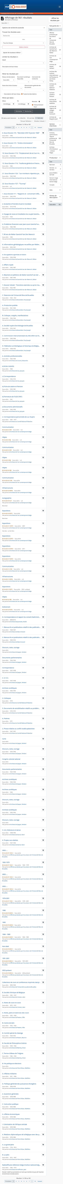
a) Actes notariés (8, 366)
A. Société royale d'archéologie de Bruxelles (17, 326)
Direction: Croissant (39, 121)
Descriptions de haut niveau (12, 94)
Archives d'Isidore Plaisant (55, 94)
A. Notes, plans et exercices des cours (15, 1013)
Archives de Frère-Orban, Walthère (20, 1068)
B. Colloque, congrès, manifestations (15, 315)
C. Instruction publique (10, 1104)
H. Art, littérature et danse (11, 830)
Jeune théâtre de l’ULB (55, 174)
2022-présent (7, 970)
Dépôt (4, 60)
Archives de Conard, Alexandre (19, 361)
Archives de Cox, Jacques (17, 371)
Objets (4, 437)
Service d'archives (53, 125)
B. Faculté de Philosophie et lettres (14, 1043)
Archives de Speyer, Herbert (18, 652)
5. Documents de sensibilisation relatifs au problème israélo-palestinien (21, 708)
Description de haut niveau (10, 66)
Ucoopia (55, 185)
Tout (50, 29)
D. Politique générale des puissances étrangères (19, 1084)
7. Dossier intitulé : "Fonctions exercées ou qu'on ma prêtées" (21, 285)
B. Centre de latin (8, 1023)
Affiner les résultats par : (55, 19)
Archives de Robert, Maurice (18, 1038)
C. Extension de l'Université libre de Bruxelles (18, 295)
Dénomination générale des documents (33, 86)
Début (4, 101)
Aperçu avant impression (9, 118)
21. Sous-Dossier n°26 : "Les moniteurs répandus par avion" (21, 173)
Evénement (6, 607)
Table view (40, 118)
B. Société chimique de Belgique (13, 992)
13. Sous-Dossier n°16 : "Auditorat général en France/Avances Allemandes (21, 163)
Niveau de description (8, 77)
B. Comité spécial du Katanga (12, 1033)
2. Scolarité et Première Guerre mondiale (16, 204)
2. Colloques (6, 698)
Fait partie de (54, 26)
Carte (4, 739)
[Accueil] (16, 7)
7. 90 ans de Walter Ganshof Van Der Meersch (18, 234)
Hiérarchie (22, 118)
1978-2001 (5, 898)
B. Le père (5, 1155)
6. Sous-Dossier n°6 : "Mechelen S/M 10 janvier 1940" (20, 133)
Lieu (50, 190)
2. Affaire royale (7, 265)
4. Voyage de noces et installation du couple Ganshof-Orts (21, 214)
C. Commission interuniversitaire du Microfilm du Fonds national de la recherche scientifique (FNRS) (21, 336)
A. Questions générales (10, 1094)
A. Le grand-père (8, 1145)
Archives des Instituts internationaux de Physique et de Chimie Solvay (55, 76)
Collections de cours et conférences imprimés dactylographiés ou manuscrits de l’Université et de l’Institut (21, 982)
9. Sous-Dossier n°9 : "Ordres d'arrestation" (17, 143)
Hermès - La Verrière (55, 169)
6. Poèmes (6, 718)
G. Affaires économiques (11, 1114)
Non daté (5, 946)
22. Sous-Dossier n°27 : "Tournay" (14, 184)
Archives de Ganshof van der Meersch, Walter (23, 137)
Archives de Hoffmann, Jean (18, 1169)
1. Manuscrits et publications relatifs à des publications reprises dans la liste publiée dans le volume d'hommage (21, 627)
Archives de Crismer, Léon (17, 997)
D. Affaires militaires (9, 1074)
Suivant (40, 127)
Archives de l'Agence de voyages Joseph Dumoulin (55, 110)
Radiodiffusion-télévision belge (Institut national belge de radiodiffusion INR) (21, 1165)
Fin (18, 101)
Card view (31, 118)
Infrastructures (7, 488)
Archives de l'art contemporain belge (21, 432)
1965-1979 (5, 862)
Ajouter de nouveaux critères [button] (11, 52)
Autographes (6, 498)
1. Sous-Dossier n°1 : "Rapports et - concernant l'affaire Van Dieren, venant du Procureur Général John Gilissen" (21, 194)
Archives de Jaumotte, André (18, 622)
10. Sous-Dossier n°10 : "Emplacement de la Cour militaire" (21, 153)
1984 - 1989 (6, 934)
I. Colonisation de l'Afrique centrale (14, 1124)
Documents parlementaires (12, 658)
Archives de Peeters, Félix (17, 1017)
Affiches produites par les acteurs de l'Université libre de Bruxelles (55, 38)
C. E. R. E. (5, 678)
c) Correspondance (9, 376)
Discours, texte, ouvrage (10, 647)
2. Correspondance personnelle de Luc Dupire (18, 417)
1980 (4, 910)
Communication (8, 427)
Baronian (55, 165)
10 (35, 127)
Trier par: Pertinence (25, 121)
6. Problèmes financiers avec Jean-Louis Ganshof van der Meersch (21, 224)
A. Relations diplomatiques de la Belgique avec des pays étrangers (21, 1134)
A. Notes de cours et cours (11, 1003)
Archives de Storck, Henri (17, 835)
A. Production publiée (9, 305)
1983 (4, 922)
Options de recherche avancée (13, 28)
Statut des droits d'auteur (9, 85)
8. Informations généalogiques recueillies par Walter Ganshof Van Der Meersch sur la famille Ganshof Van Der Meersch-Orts (21, 244)
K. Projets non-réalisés (10, 840)
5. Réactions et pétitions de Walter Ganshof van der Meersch (21, 275)
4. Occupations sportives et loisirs (14, 255)
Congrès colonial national (11, 759)
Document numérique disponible (23, 78)
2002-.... (5, 850)
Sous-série (55, 205)
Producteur (53, 158)
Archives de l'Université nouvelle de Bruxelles (23, 987)
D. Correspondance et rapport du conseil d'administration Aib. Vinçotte (21, 617)
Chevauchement (38, 105)
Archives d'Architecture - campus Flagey (55, 150)
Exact (35, 107)
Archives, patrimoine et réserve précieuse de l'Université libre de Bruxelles (55, 138)
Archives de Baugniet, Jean (55, 118)
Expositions (6, 511)
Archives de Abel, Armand (17, 632)
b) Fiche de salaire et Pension (12, 386)
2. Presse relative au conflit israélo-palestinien (18, 729)
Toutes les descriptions (30, 94)
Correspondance (8, 668)
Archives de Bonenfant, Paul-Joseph (20, 300)
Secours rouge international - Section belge (55, 179)
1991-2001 (5, 958)
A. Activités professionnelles (12, 356)
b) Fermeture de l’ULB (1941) (12, 397)
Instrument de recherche (36, 78)
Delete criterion (23, 47)
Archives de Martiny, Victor (18, 1048)
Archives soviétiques (9, 688)
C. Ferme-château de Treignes (12, 1053)
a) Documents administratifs (12, 407)
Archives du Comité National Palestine (21, 421)
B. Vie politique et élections (11, 1063)
